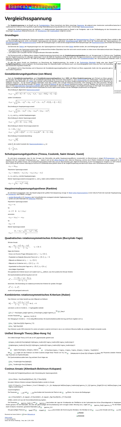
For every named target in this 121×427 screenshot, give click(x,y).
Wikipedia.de (31, 414)
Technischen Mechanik (88, 62)
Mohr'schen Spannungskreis (78, 193)
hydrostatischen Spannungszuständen (27, 86)
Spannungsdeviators (36, 144)
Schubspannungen (72, 41)
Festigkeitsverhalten (87, 58)
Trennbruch (12, 194)
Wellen (38, 84)
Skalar (71, 46)
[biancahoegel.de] (33, 9)
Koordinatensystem (12, 42)
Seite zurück (8, 417)
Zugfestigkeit (54, 31)
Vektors (21, 46)
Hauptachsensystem (29, 42)
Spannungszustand (87, 27)
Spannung (80, 25)
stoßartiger (32, 199)
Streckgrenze (42, 31)
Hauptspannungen (98, 42)
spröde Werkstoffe (15, 197)
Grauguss (27, 197)
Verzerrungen (81, 79)
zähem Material (59, 160)
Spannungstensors (82, 39)
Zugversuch (17, 31)
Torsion (67, 84)
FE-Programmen (109, 158)
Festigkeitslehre (44, 25)
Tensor (92, 39)
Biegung (53, 84)
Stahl (31, 81)
